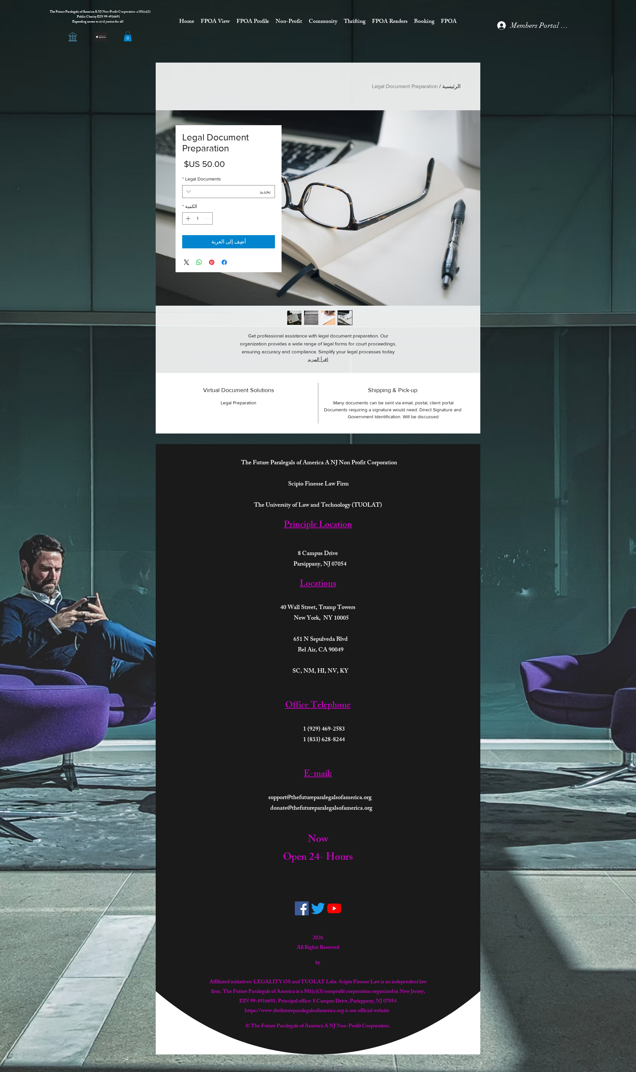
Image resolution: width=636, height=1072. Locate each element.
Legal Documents (201, 178)
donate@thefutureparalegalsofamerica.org (321, 808)
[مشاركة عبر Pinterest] (212, 262)
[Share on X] (186, 262)
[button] (128, 36)
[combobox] (228, 191)
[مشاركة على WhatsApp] (199, 262)
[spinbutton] (197, 218)
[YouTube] (334, 908)
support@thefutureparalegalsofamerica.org (320, 798)
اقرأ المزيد (318, 359)
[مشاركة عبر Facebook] (224, 262)
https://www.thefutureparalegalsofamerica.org (294, 1011)
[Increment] (187, 218)
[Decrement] (207, 218)
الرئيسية (451, 86)
